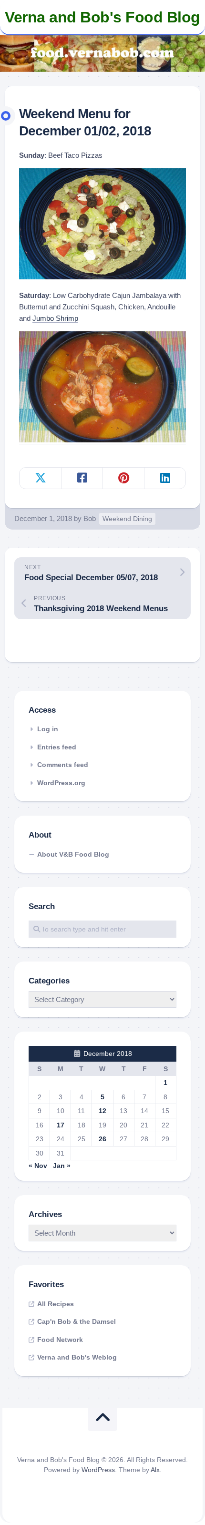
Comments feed (62, 764)
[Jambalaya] (102, 440)
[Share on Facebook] (81, 478)
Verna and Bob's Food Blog (102, 17)
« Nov (38, 1165)
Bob (89, 518)
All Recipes (55, 1304)
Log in (47, 729)
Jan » (62, 1165)
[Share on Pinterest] (123, 478)
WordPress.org (61, 783)
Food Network (60, 1339)
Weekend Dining (127, 518)
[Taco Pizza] (102, 277)
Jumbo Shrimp (55, 318)
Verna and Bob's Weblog (77, 1357)
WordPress (98, 1470)
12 (102, 1111)
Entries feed (56, 747)
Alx (155, 1470)
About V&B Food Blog (73, 854)
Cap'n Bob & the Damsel (76, 1321)
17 (60, 1125)
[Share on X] (40, 478)
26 (102, 1139)
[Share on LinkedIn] (164, 478)
